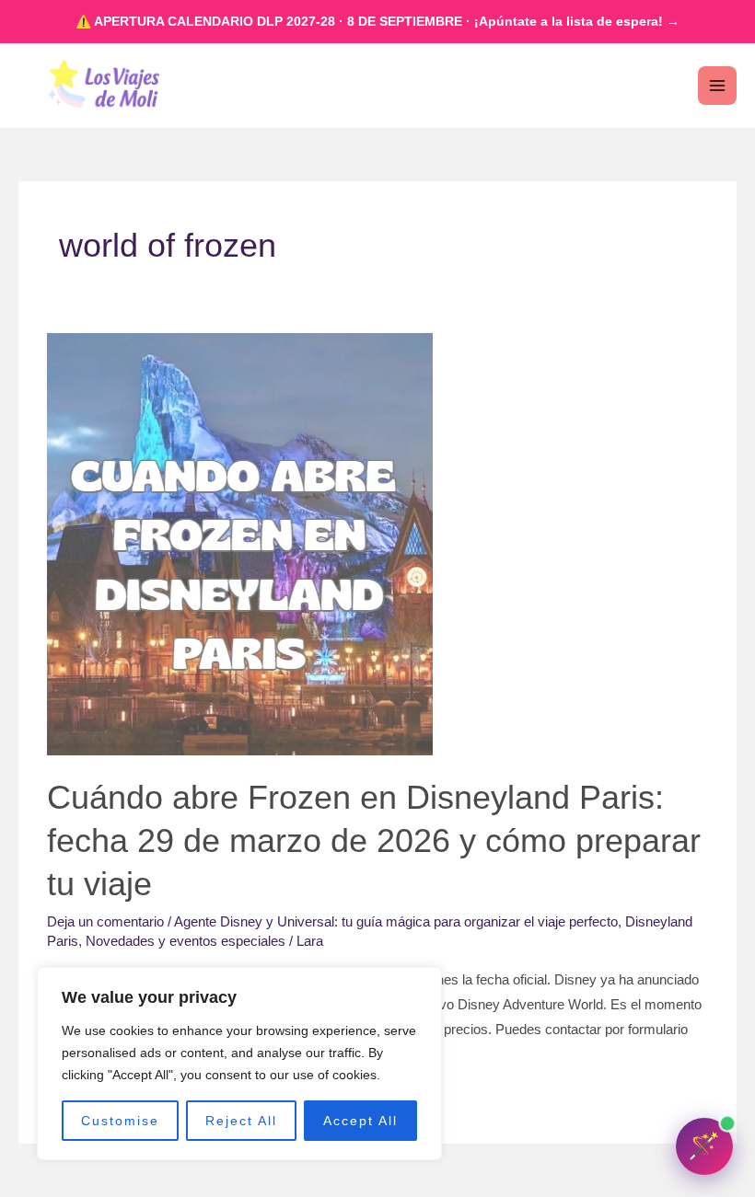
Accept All (360, 1120)
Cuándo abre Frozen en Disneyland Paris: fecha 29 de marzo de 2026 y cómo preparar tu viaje (374, 841)
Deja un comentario (105, 922)
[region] (239, 1063)
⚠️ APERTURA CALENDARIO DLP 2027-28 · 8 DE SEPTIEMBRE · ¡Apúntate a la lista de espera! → (378, 21)
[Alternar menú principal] (717, 85)
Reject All (241, 1120)
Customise (120, 1120)
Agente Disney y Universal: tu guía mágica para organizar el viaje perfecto (396, 922)
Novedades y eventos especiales (185, 941)
